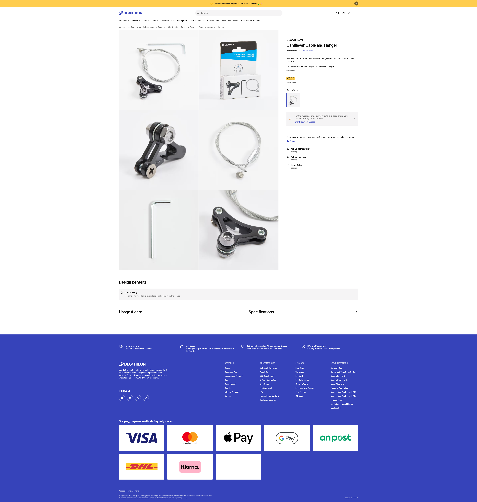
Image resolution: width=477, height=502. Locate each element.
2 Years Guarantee (268, 380)
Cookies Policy (337, 408)
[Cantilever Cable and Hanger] (159, 70)
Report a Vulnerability (340, 388)
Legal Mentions (337, 384)
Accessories (167, 20)
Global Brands (213, 20)
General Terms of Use (340, 380)
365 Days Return (267, 376)
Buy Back (299, 376)
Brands (228, 388)
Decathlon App (231, 372)
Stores (227, 368)
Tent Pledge (300, 392)
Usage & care (130, 312)
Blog (226, 380)
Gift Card (299, 396)
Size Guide (264, 384)
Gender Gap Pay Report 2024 (343, 392)
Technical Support (268, 400)
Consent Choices (338, 368)
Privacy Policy (337, 400)
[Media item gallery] (198, 150)
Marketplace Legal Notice (342, 404)
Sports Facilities (302, 380)
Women (135, 20)
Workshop (299, 372)
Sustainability (230, 384)
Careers (228, 396)
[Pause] (356, 3)
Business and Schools (250, 20)
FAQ (261, 392)
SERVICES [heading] (299, 363)
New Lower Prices (230, 20)
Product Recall (266, 388)
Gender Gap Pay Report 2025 (343, 396)
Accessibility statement (129, 491)
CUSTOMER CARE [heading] (267, 363)
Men (146, 20)
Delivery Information (268, 368)
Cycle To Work (301, 384)
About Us (264, 372)
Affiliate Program (232, 392)
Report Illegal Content (269, 396)
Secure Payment (338, 376)
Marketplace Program (234, 376)
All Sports (123, 20)
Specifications (261, 312)
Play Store (299, 368)
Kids (155, 20)
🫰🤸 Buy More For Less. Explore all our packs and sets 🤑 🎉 (236, 3)
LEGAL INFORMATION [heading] (340, 363)
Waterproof (182, 20)
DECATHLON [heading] (230, 363)
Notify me (290, 141)
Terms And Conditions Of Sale (344, 372)
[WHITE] (293, 100)
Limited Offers (196, 20)
